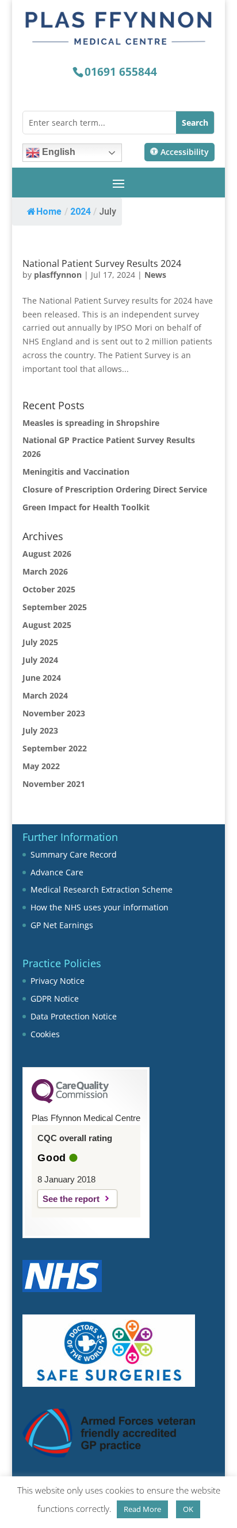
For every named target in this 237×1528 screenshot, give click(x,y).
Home (49, 211)
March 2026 (45, 571)
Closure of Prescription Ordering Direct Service (114, 489)
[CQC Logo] (70, 1100)
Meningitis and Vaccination (75, 471)
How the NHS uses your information (99, 907)
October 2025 (48, 589)
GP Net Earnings (61, 925)
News (155, 274)
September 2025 (54, 607)
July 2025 (40, 642)
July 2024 (40, 659)
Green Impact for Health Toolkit (86, 507)
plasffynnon (58, 274)
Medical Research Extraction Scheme (101, 889)
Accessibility (184, 151)
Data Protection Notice (73, 1016)
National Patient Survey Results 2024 (101, 263)
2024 (80, 211)
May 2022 (41, 766)
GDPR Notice (54, 998)
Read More (142, 1509)
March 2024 (45, 695)
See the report (71, 1199)
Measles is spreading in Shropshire (90, 422)
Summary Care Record (73, 854)
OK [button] (188, 1509)
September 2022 (54, 748)
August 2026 (46, 553)
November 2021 (53, 783)
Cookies (45, 1034)
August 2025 (46, 624)
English (57, 152)
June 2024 (41, 677)
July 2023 (40, 730)
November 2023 (53, 713)
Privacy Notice (57, 980)
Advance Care (56, 872)
